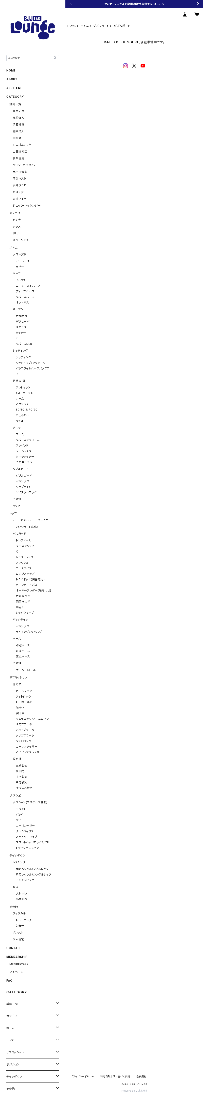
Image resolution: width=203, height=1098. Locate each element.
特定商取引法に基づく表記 (115, 1076)
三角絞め (22, 765)
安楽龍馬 (18, 158)
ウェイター (22, 415)
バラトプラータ (25, 730)
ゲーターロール (26, 670)
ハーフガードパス (26, 585)
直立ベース (23, 656)
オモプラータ (24, 724)
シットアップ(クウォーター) (33, 362)
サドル (20, 420)
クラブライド (23, 486)
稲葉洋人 (18, 131)
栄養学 (20, 925)
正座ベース (23, 650)
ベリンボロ (23, 481)
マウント (21, 809)
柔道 (16, 886)
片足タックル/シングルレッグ (33, 874)
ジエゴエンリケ (22, 144)
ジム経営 (18, 939)
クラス (17, 226)
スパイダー (23, 327)
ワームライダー (25, 451)
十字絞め (22, 776)
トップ (13, 513)
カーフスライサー (26, 746)
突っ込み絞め (24, 788)
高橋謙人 (18, 117)
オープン (18, 309)
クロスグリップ (25, 546)
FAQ (9, 980)
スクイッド (22, 445)
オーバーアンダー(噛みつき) (33, 590)
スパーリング (21, 240)
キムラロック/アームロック (32, 718)
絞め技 (17, 759)
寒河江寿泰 (20, 171)
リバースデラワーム (28, 440)
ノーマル (21, 280)
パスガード (19, 533)
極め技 (17, 684)
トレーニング (24, 920)
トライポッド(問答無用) (30, 579)
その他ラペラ (24, 462)
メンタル (18, 932)
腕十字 (20, 713)
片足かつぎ (23, 596)
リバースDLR (24, 343)
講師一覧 (15, 104)
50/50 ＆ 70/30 (26, 409)
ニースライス (24, 568)
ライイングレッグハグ (29, 631)
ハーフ (17, 273)
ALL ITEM (13, 88)
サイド (19, 820)
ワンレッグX (23, 387)
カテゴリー (16, 213)
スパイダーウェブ (26, 836)
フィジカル (19, 913)
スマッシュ (22, 562)
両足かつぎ (23, 601)
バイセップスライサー (29, 752)
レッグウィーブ (25, 612)
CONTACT (14, 948)
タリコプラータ (25, 735)
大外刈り (21, 893)
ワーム (20, 398)
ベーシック (23, 261)
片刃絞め (22, 782)
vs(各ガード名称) (27, 527)
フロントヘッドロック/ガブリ (33, 842)
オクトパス (22, 302)
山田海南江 (20, 151)
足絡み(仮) (20, 380)
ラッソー (21, 332)
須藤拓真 (18, 124)
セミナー (18, 219)
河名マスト (19, 178)
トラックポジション (27, 848)
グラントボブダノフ (24, 165)
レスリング (19, 862)
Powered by (130, 1090)
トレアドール (24, 540)
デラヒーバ (23, 321)
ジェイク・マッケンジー (27, 205)
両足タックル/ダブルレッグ (32, 869)
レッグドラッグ (25, 557)
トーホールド (24, 702)
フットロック (23, 696)
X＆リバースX (24, 393)
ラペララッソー (25, 456)
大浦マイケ (20, 198)
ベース (17, 638)
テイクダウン (17, 855)
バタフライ (22, 404)
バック (20, 814)
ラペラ (17, 427)
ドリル (16, 233)
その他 (17, 499)
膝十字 (20, 707)
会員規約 (141, 1076)
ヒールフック (24, 691)
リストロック (23, 741)
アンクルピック (25, 880)
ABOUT (11, 79)
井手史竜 (18, 111)
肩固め (20, 771)
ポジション (16, 795)
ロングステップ (25, 573)
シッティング (20, 350)
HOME (71, 25)
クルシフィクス (25, 831)
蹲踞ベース (23, 645)
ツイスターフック (26, 492)
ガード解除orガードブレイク (30, 520)
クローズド (19, 254)
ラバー (20, 266)
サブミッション (18, 677)
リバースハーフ (25, 297)
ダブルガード (101, 25)
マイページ (17, 971)
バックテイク (21, 619)
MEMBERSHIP (19, 964)
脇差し (20, 607)
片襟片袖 (22, 316)
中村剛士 (18, 138)
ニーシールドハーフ (28, 285)
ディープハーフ (25, 291)
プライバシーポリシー (82, 1076)
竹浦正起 (18, 192)
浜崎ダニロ (20, 185)
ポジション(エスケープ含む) (30, 802)
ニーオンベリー (25, 825)
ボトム (85, 25)
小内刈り (21, 899)
